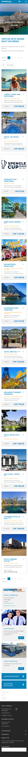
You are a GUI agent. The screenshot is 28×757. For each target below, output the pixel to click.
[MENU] (26, 2)
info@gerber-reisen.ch (9, 605)
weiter (21, 637)
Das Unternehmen (5, 692)
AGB (2, 695)
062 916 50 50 (9, 603)
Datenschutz (4, 699)
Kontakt (3, 693)
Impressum (4, 697)
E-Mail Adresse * (6, 746)
